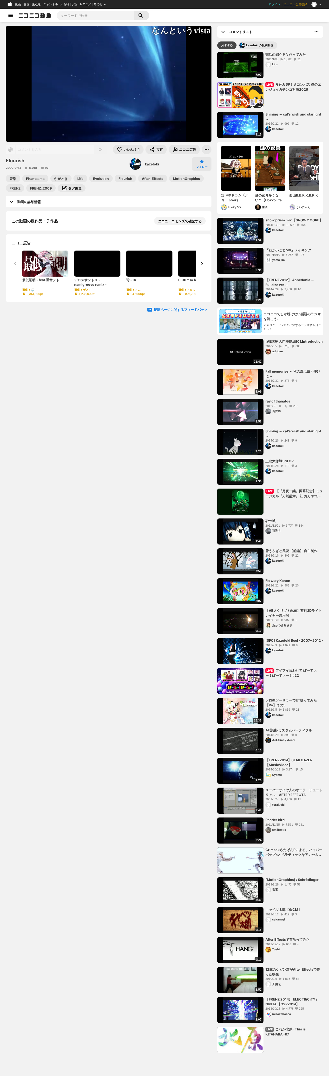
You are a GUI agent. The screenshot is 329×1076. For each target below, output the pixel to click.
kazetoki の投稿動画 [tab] (259, 45)
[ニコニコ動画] (34, 15)
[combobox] (95, 15)
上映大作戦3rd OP (279, 461)
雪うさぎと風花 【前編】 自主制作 (291, 551)
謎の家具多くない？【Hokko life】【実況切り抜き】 (270, 197)
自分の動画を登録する (39, 271)
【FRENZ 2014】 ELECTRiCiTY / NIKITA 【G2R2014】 (291, 1001)
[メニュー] (206, 149)
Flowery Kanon (277, 581)
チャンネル (50, 4)
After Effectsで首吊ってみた (287, 939)
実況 (75, 4)
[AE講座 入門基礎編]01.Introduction (294, 341)
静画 (26, 4)
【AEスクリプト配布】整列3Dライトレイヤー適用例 (293, 612)
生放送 (36, 4)
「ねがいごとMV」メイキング (288, 250)
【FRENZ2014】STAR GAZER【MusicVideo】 (288, 762)
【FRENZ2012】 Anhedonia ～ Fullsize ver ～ (289, 282)
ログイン (274, 4)
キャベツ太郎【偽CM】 (283, 909)
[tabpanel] (270, 552)
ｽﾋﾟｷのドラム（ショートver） (234, 197)
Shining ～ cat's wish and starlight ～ (293, 116)
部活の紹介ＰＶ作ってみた (285, 54)
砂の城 (270, 521)
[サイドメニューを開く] (10, 15)
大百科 (64, 4)
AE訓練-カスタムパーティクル (288, 730)
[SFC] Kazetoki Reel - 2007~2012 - (294, 640)
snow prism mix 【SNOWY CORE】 (294, 220)
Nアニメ (85, 4)
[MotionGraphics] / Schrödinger (292, 880)
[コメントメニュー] (316, 32)
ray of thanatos (277, 401)
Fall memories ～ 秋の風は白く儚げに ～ (292, 373)
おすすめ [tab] (227, 45)
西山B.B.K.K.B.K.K (303, 195)
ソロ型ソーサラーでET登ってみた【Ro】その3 (291, 702)
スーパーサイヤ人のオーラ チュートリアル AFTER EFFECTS (294, 792)
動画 (18, 4)
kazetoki (152, 164)
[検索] (141, 15)
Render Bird (275, 820)
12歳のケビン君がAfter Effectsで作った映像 (292, 971)
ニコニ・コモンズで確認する (180, 221)
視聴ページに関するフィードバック (181, 362)
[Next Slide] (202, 316)
